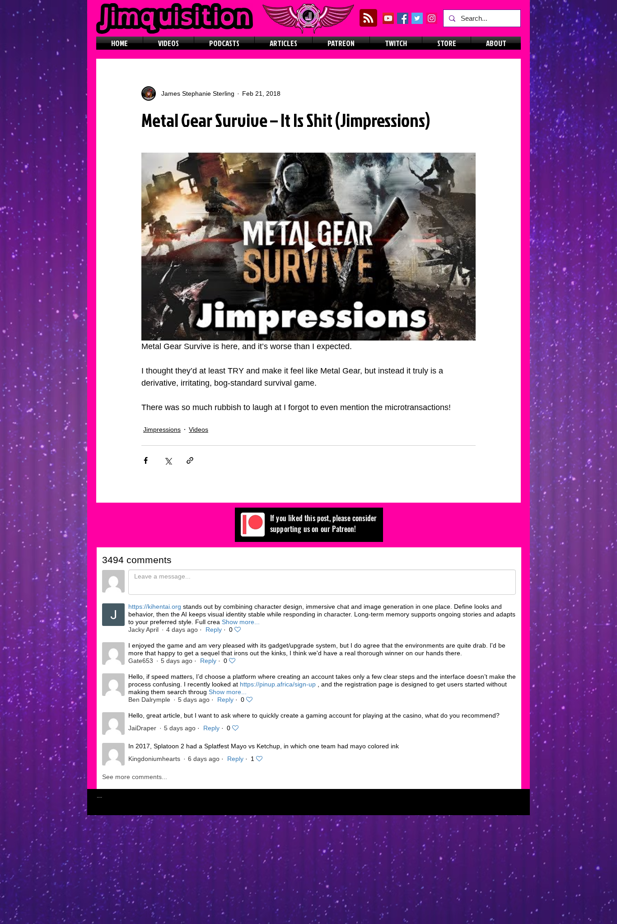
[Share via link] (190, 460)
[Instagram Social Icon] (431, 18)
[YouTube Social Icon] (388, 18)
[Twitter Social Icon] (417, 18)
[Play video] (308, 247)
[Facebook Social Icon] (402, 18)
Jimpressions (162, 429)
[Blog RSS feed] (368, 18)
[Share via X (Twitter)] (168, 460)
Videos (198, 429)
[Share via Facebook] (145, 460)
